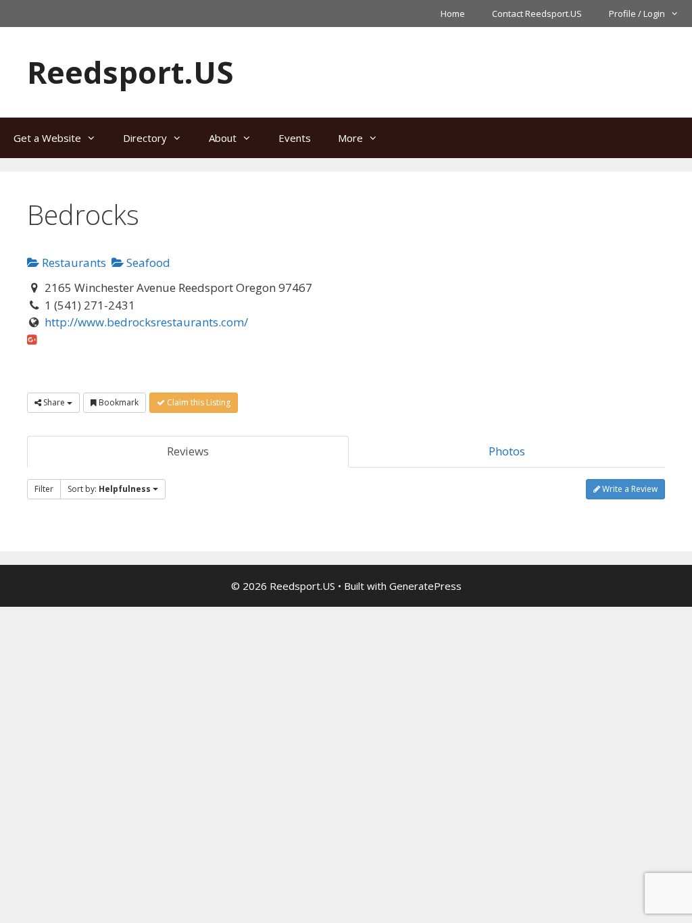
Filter (43, 489)
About (223, 138)
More (350, 138)
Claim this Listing (197, 402)
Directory (145, 138)
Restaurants (72, 262)
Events (294, 138)
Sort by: (109, 489)
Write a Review (629, 489)
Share (54, 402)
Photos (507, 451)
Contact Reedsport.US (537, 13)
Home (453, 13)
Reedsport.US (130, 72)
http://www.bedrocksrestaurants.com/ (146, 322)
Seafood (147, 262)
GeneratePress (425, 586)
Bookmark (118, 402)
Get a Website (47, 138)
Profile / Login (637, 13)
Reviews (188, 451)
